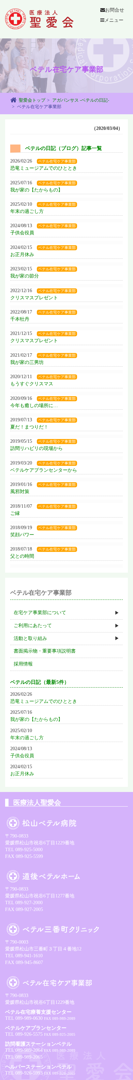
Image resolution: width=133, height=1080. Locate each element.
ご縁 (15, 513)
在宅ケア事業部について (40, 612)
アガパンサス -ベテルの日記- (80, 100)
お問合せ (114, 10)
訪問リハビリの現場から (36, 448)
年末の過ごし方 (27, 211)
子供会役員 (22, 232)
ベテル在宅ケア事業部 (57, 161)
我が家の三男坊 (27, 362)
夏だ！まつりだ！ (29, 426)
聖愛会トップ (32, 100)
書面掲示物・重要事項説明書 (45, 651)
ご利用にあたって (33, 625)
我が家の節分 (24, 276)
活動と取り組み (30, 638)
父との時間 (22, 556)
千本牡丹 (19, 319)
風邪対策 (19, 491)
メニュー (113, 20)
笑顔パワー (22, 534)
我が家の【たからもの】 (36, 189)
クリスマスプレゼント (34, 297)
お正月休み (22, 254)
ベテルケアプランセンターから (43, 470)
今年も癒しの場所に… (34, 405)
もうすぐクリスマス (31, 383)
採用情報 (23, 663)
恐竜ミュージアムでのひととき (43, 168)
